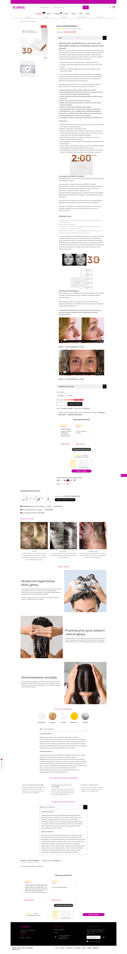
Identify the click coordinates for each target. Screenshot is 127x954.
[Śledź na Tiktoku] (29, 937)
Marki (80, 13)
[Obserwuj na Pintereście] (26, 937)
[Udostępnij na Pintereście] (64, 484)
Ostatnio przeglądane (51, 860)
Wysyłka (89, 947)
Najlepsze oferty (40, 13)
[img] (64, 425)
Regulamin (95, 947)
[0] (113, 7)
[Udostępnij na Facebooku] (62, 484)
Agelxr (61, 346)
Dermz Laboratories (72, 346)
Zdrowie (74, 13)
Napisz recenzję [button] (81, 471)
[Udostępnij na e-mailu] (67, 484)
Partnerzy (56, 932)
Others (101, 17)
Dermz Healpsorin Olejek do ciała (31, 513)
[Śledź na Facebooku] (21, 937)
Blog (88, 13)
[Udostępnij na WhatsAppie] (70, 484)
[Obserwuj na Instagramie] (23, 937)
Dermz (27, 17)
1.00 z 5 (85, 455)
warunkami (98, 941)
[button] (60, 29)
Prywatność (77, 947)
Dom (22, 21)
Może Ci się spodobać (30, 860)
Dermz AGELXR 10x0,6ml (29, 509)
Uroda (66, 13)
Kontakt (62, 947)
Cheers (46, 17)
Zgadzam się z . (94, 941)
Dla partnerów (69, 947)
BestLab (64, 17)
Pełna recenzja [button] (65, 444)
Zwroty (84, 947)
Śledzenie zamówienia (59, 929)
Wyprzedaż (58, 13)
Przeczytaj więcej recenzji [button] (81, 449)
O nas (57, 947)
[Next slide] (105, 436)
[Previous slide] (58, 436)
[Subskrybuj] (103, 937)
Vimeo (82, 346)
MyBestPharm (83, 17)
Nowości (49, 13)
